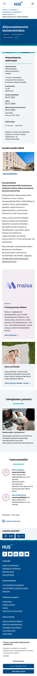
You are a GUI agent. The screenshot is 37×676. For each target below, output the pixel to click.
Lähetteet (6, 591)
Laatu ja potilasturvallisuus (12, 621)
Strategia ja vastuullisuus (11, 627)
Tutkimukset (7, 601)
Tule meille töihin (8, 631)
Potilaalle (13, 10)
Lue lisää (6, 656)
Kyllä (11, 536)
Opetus (5, 608)
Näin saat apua (8, 572)
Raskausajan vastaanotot (13, 432)
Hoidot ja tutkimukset (10, 565)
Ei (22, 536)
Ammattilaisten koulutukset (13, 585)
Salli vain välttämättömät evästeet (18, 666)
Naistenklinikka (8, 14)
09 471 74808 (10, 103)
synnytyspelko (8, 37)
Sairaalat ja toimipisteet (11, 12)
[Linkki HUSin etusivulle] (18, 3)
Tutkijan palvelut (8, 605)
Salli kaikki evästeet (18, 671)
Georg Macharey (19, 495)
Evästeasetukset (18, 661)
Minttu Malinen (18, 470)
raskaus (6, 34)
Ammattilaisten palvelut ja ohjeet (15, 588)
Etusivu (5, 10)
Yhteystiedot (7, 634)
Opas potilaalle (8, 575)
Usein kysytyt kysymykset (12, 611)
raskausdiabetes (18, 34)
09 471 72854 (10, 110)
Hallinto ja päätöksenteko (12, 624)
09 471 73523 (10, 97)
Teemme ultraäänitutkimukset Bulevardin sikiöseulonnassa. (16, 258)
